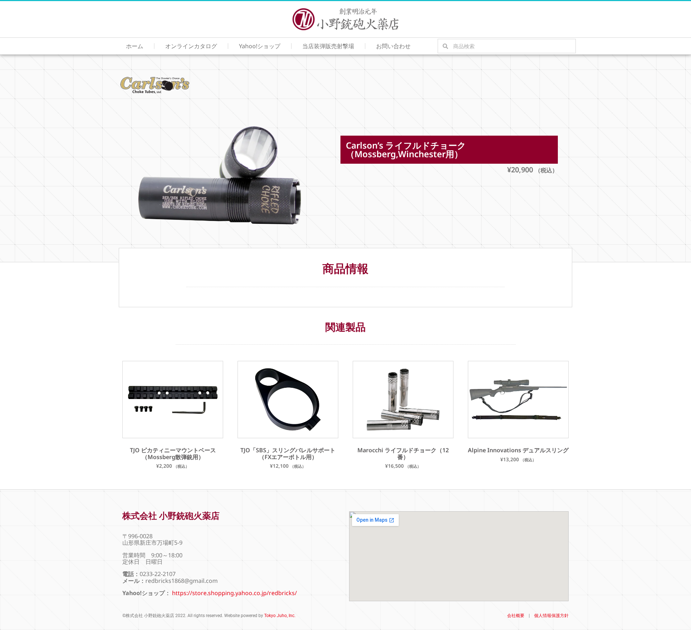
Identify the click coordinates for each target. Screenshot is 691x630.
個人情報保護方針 (551, 615)
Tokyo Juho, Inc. (279, 615)
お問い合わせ (393, 46)
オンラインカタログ (191, 46)
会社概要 (515, 615)
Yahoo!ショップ (259, 46)
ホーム (134, 46)
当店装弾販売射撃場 (328, 46)
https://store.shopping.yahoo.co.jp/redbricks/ (234, 593)
